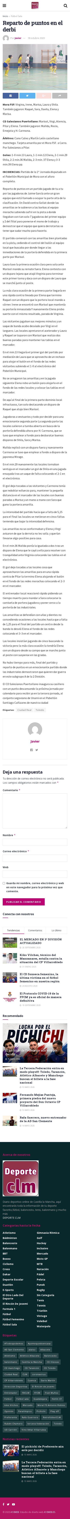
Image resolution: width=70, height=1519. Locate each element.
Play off (54, 1411)
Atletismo (9, 1232)
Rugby (41, 1290)
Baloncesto (10, 1243)
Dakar (6, 1274)
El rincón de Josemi (15, 1303)
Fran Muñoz (51, 1392)
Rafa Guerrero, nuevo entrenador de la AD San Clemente (43, 1119)
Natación (43, 1269)
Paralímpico (25, 1411)
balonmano (10, 1362)
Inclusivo (42, 1248)
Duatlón (8, 1284)
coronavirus (39, 1374)
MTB (40, 1264)
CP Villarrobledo (13, 1380)
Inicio (5, 16)
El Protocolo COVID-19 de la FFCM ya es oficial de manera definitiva (40, 997)
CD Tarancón (32, 1368)
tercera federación (38, 1423)
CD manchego (12, 1368)
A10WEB (15, 1512)
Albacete (45, 1349)
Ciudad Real (24, 710)
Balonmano (10, 1248)
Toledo (40, 710)
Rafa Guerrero (30, 1417)
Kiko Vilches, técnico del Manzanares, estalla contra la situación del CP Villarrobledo (41, 958)
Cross (6, 1269)
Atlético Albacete (29, 1355)
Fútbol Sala (16, 16)
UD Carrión (10, 1429)
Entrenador (10, 1392)
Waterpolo (43, 1326)
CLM (25, 1374)
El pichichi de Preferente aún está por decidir (31, 1052)
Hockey (41, 1243)
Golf (39, 1238)
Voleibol (42, 1321)
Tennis (41, 1305)
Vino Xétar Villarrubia (34, 1429)
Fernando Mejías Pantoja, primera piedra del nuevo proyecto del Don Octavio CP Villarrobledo (40, 1100)
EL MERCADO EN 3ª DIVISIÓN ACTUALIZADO (41, 941)
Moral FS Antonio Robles (51, 1405)
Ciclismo (8, 1264)
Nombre (9, 835)
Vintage (42, 1316)
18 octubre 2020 (36, 38)
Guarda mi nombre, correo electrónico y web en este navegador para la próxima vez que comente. (35, 887)
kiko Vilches (11, 1405)
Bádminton (10, 1238)
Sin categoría (45, 1295)
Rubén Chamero (13, 1423)
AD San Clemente (14, 1349)
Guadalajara (40, 1399)
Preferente (10, 1417)
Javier (18, 38)
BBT (5, 1253)
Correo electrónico (16, 851)
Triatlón (42, 1310)
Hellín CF (57, 1399)
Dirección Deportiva (15, 1386)
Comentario (11, 790)
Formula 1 (9, 1309)
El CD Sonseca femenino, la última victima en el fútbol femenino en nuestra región (40, 977)
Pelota (41, 1279)
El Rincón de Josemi (43, 1386)
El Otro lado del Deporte (13, 1296)
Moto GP (42, 1258)
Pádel (40, 1274)
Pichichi (41, 1411)
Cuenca (32, 1380)
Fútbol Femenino (13, 1319)
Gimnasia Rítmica (48, 1232)
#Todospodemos (13, 1343)
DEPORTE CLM (11, 1217)
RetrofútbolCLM (52, 1417)
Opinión (8, 1411)
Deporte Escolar (13, 1279)
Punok (41, 1284)
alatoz (32, 1349)
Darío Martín (48, 1380)
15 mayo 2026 (13, 1059)
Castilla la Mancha (32, 1362)
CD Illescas (53, 1362)
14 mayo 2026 (28, 1125)
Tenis (40, 1300)
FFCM (37, 1392)
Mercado (42, 1253)
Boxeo (7, 1258)
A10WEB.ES (49, 1512)
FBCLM (25, 1392)
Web (5, 867)
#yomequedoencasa (39, 1343)
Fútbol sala (23, 1399)
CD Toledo (50, 1368)
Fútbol (7, 1314)
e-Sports (8, 1290)
